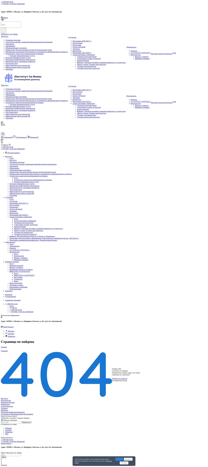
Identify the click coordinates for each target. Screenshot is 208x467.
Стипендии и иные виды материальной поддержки (33, 180)
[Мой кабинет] (2, 123)
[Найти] (3, 30)
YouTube (11, 334)
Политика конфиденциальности (13, 412)
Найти (4, 457)
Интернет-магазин (16, 266)
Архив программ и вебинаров (25, 221)
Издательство (19, 256)
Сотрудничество (7, 406)
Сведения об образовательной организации (17, 414)
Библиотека (5, 404)
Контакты (4, 410)
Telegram (11, 331)
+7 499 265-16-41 (7, 2)
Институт (13, 160)
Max (15, 7)
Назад (12, 158)
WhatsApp (11, 336)
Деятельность (15, 246)
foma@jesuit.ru (8, 327)
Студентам (13, 201)
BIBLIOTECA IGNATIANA (24, 275)
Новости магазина (10, 420)
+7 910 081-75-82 (13, 4)
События (4, 408)
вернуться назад (121, 380)
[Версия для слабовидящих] (2, 21)
